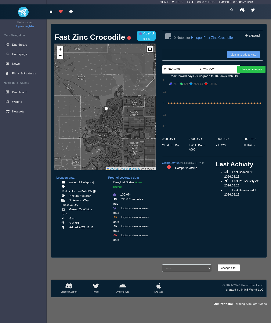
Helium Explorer (80, 195)
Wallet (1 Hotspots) (81, 182)
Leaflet (113, 168)
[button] (60, 49)
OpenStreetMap (131, 168)
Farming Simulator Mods (250, 303)
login (19, 26)
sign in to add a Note (243, 54)
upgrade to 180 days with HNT (219, 76)
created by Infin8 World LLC (244, 289)
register (29, 26)
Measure (150, 49)
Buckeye (67, 205)
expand (254, 35)
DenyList (119, 182)
